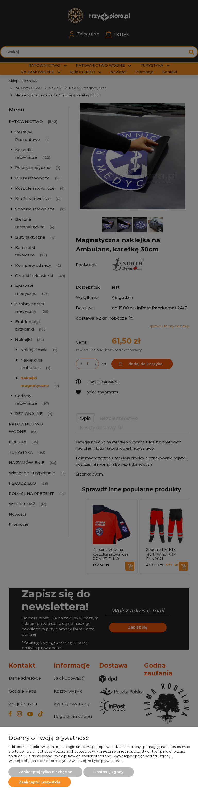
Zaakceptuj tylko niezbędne (45, 772)
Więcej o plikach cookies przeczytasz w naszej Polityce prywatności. (65, 761)
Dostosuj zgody (108, 772)
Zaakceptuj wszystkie (39, 782)
